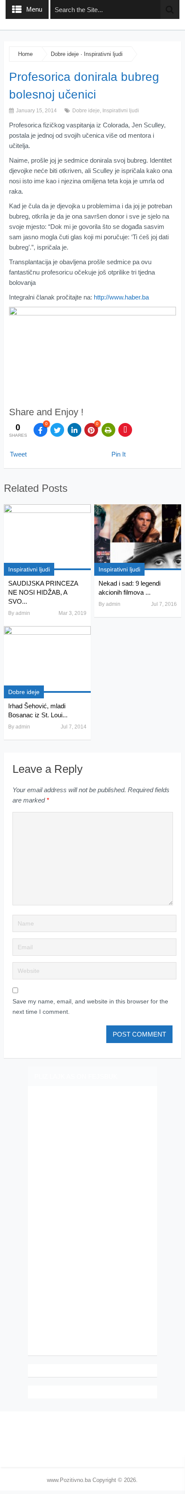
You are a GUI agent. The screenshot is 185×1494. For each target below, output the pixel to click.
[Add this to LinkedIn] (74, 430)
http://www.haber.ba (121, 297)
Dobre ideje (65, 54)
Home (25, 54)
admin (22, 613)
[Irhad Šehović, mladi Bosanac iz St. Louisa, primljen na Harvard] (47, 659)
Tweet (18, 454)
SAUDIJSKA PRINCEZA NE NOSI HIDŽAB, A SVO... (43, 592)
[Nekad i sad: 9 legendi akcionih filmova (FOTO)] (137, 537)
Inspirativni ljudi (103, 54)
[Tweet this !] (57, 430)
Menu (34, 9)
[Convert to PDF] (125, 430)
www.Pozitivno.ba (69, 1480)
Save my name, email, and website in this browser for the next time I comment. (90, 1006)
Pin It (118, 454)
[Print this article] (108, 430)
